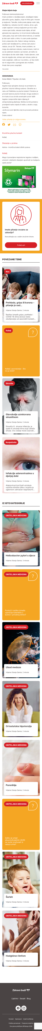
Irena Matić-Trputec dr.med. (14, 79)
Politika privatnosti (14, 1023)
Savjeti (22, 999)
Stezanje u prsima (9, 143)
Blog (29, 999)
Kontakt (11, 1019)
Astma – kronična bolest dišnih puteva (16, 147)
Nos (7, 271)
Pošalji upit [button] (21, 245)
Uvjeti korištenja (28, 1019)
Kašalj (4, 137)
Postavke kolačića (27, 1023)
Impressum (18, 1019)
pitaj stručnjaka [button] (27, 3)
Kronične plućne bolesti (12, 133)
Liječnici (15, 999)
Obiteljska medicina (16, 515)
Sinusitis (9, 383)
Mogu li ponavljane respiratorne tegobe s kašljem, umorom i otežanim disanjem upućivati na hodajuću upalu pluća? (21, 160)
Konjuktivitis (11, 442)
